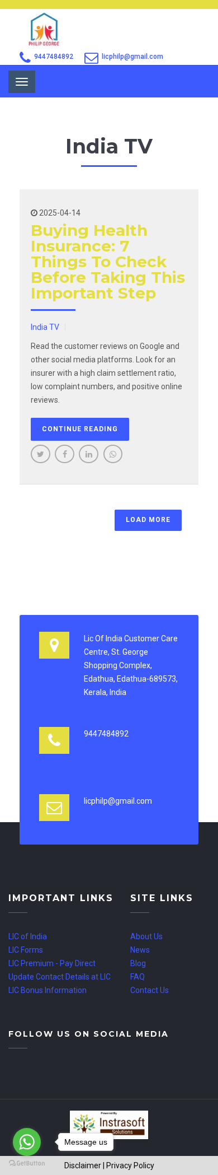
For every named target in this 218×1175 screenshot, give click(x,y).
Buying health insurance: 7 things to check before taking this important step (108, 261)
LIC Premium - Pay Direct (52, 963)
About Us (146, 936)
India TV (45, 327)
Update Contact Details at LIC (59, 976)
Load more (148, 520)
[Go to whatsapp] (27, 1142)
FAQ (137, 976)
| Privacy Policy (128, 1165)
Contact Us (149, 990)
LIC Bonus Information (47, 990)
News (140, 949)
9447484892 (53, 56)
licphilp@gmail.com (132, 56)
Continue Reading (80, 429)
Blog (138, 963)
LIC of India (27, 936)
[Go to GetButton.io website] (27, 1163)
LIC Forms (25, 949)
